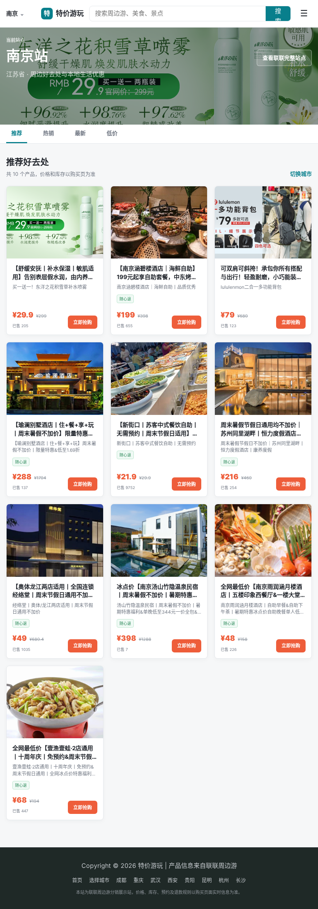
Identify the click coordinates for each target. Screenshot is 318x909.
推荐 (16, 133)
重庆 (138, 880)
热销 (48, 133)
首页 (77, 880)
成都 (121, 880)
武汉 (155, 880)
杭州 (224, 880)
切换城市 (301, 173)
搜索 (278, 14)
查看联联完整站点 (284, 57)
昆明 (207, 880)
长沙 (241, 880)
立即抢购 (82, 322)
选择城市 (99, 880)
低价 (112, 133)
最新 (80, 133)
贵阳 (190, 880)
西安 (173, 880)
